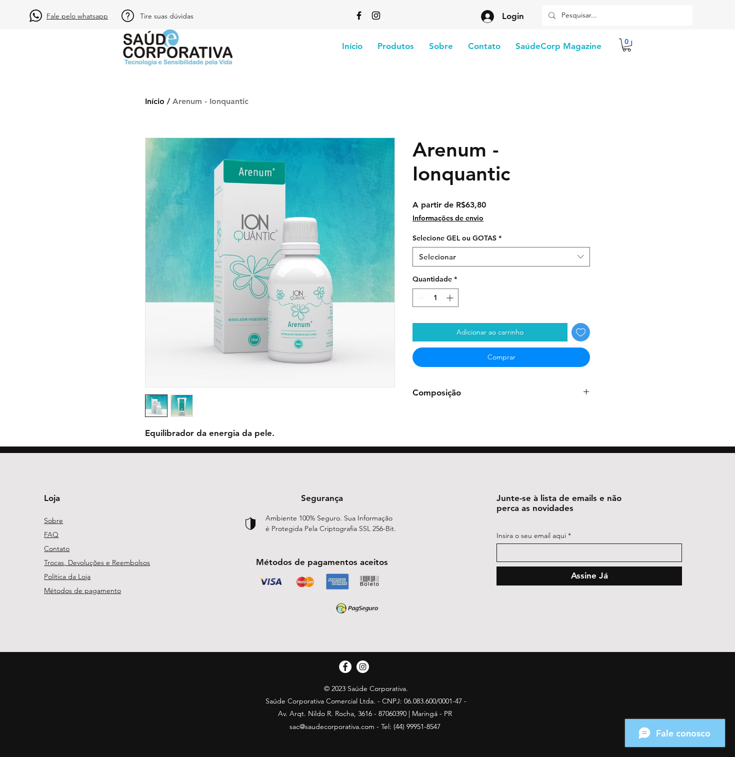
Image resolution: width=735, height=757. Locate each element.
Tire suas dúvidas (167, 16)
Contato (57, 548)
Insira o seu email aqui (531, 535)
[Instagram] (376, 15)
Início (154, 101)
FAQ (51, 534)
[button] (626, 45)
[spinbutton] (435, 297)
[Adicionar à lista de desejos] (581, 332)
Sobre (53, 520)
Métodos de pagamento (82, 590)
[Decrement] (420, 297)
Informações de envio (448, 218)
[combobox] (501, 256)
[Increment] (450, 297)
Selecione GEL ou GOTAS (457, 238)
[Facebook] (359, 15)
